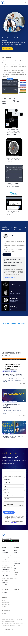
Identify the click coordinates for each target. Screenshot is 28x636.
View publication (9, 277)
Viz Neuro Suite (5, 552)
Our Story (16, 592)
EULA (14, 623)
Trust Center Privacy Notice (7, 623)
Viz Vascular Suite (5, 569)
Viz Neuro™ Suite (9, 7)
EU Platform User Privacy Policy (15, 619)
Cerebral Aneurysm (5, 561)
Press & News (17, 563)
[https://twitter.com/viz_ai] (5, 632)
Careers (15, 596)
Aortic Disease (4, 573)
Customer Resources (5, 602)
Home (3, 7)
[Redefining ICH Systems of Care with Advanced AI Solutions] (14, 427)
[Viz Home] (4, 535)
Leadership (16, 594)
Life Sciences (4, 592)
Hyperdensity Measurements (7, 567)
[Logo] (4, 2)
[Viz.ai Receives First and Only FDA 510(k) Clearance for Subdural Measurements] (14, 395)
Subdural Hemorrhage (6, 563)
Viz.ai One (4, 550)
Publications (4, 613)
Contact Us (18, 625)
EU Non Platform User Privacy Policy (8, 621)
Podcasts (16, 559)
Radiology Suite (5, 582)
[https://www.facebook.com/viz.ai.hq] (7, 632)
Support (3, 600)
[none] (26, 3)
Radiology (16, 574)
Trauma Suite (4, 584)
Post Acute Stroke (5, 565)
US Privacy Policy (5, 619)
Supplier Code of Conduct (21, 623)
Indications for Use (5, 625)
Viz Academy (4, 606)
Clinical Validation (17, 557)
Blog (15, 568)
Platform (16, 578)
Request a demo (7, 48)
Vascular (16, 572)
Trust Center (17, 565)
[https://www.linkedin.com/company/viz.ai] (2, 632)
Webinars (16, 550)
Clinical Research (17, 561)
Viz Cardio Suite (5, 575)
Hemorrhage (4, 559)
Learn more (7, 254)
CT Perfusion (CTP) (5, 557)
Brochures (16, 555)
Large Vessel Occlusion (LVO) (7, 555)
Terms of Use (12, 625)
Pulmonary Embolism (6, 571)
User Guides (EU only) (6, 604)
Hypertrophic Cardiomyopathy (7, 578)
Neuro (15, 570)
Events (15, 552)
